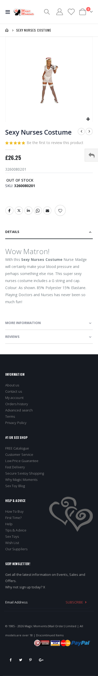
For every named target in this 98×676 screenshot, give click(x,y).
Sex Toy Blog (15, 485)
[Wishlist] (71, 12)
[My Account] (59, 11)
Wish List (12, 542)
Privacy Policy (15, 422)
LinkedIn (28, 210)
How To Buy (14, 511)
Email (47, 210)
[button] (88, 119)
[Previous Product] (81, 131)
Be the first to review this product (55, 142)
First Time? (13, 517)
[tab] (49, 232)
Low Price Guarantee (21, 460)
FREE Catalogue (17, 448)
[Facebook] (10, 659)
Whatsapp (38, 210)
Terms (10, 416)
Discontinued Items (50, 635)
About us (12, 385)
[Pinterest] (30, 659)
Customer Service (19, 454)
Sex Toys (12, 536)
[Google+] (40, 659)
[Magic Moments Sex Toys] (24, 12)
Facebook (9, 210)
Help (9, 524)
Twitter (19, 210)
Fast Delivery (15, 467)
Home (7, 30)
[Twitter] (20, 659)
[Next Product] (89, 131)
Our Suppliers (16, 549)
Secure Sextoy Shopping (24, 473)
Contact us (13, 391)
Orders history (16, 404)
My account (14, 397)
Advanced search (19, 410)
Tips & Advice (15, 530)
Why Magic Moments (21, 479)
